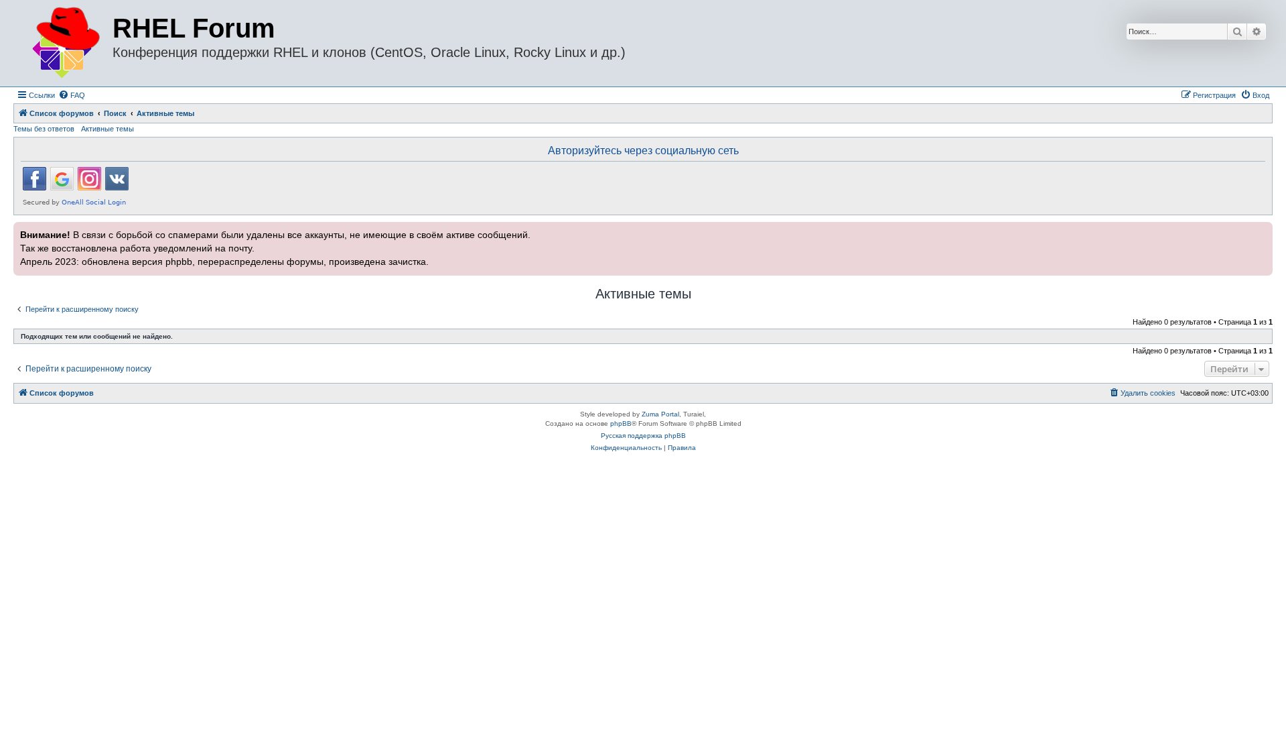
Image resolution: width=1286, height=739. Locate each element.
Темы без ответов (43, 129)
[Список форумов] (65, 43)
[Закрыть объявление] (1261, 230)
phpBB (621, 423)
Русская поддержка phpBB (643, 435)
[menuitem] (71, 95)
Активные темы (107, 129)
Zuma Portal (660, 414)
